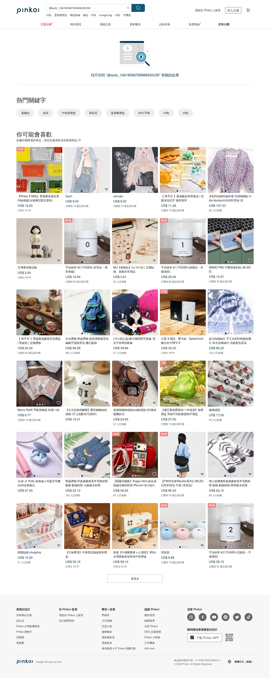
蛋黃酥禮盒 (60, 15)
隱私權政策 (108, 637)
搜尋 (138, 8)
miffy (49, 15)
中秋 (93, 15)
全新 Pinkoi (151, 626)
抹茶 (45, 113)
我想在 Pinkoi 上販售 (208, 10)
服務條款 (107, 631)
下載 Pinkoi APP (207, 638)
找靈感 (20, 637)
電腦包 (25, 113)
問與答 (106, 615)
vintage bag (105, 15)
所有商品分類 (24, 615)
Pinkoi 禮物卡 (24, 631)
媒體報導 (149, 620)
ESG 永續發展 (152, 631)
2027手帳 (144, 113)
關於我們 (149, 615)
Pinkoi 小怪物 (152, 637)
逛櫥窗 (20, 642)
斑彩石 (93, 113)
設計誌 (20, 620)
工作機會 (149, 642)
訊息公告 (107, 626)
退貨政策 (107, 642)
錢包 (85, 15)
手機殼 (127, 15)
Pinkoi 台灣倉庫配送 (28, 626)
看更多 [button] (135, 578)
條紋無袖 (75, 15)
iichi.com (149, 648)
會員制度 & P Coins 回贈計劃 (119, 648)
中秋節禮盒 (69, 113)
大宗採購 (107, 620)
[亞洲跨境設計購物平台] (27, 10)
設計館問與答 (67, 620)
